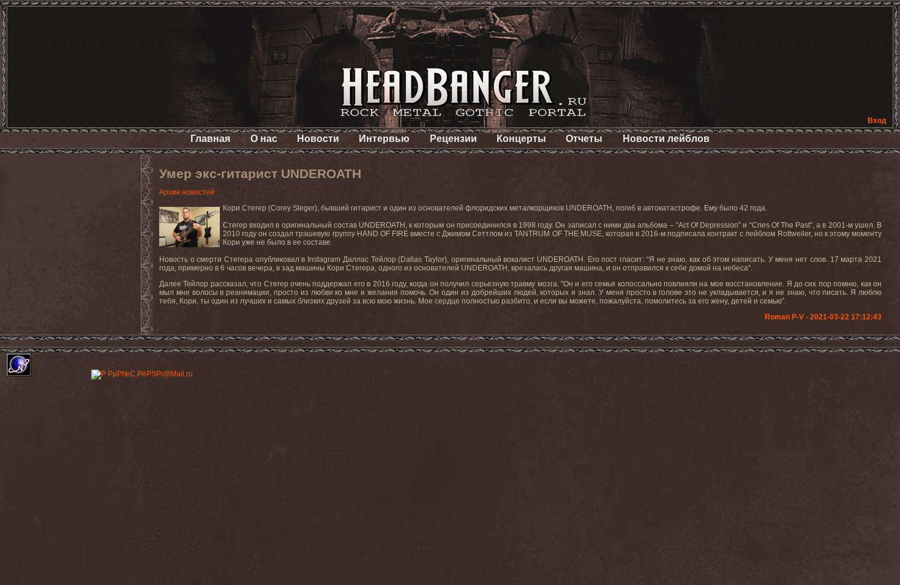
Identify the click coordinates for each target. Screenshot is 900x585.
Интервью (384, 138)
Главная (210, 138)
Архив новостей (186, 192)
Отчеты (584, 138)
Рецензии (453, 138)
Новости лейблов (666, 138)
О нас (263, 138)
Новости (318, 138)
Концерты (521, 138)
